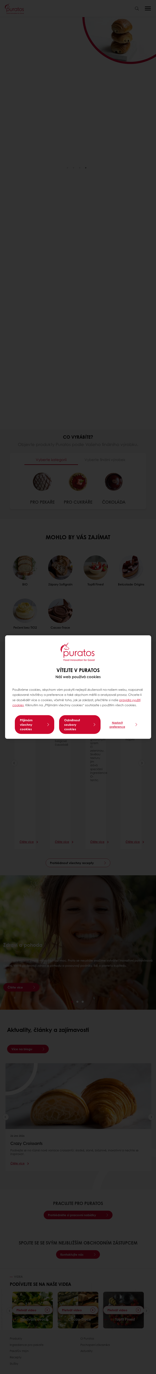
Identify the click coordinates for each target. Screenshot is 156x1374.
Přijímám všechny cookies (26, 724)
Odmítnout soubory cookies (72, 724)
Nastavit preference (117, 724)
